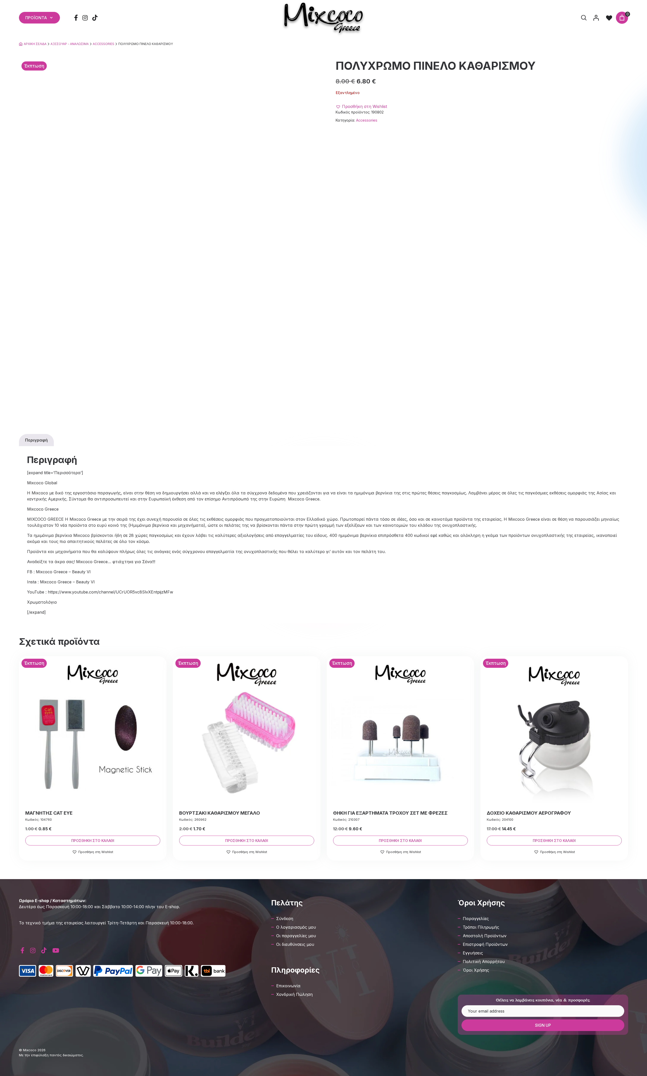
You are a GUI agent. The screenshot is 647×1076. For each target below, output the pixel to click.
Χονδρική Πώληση (294, 994)
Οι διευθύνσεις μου (295, 944)
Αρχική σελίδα (35, 44)
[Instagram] (85, 17)
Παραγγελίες (476, 918)
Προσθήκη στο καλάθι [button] (92, 840)
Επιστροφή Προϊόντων (485, 944)
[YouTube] (56, 950)
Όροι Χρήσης (476, 970)
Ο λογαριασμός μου (296, 927)
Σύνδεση (284, 918)
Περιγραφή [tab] (36, 440)
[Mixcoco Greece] (323, 18)
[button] (361, 106)
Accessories (103, 44)
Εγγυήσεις (473, 952)
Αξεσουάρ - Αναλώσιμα (70, 44)
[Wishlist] (609, 17)
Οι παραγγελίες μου (296, 935)
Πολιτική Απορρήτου (484, 961)
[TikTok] (95, 17)
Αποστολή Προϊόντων (484, 935)
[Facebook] (76, 17)
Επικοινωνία (288, 985)
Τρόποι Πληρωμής (481, 927)
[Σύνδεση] (596, 17)
